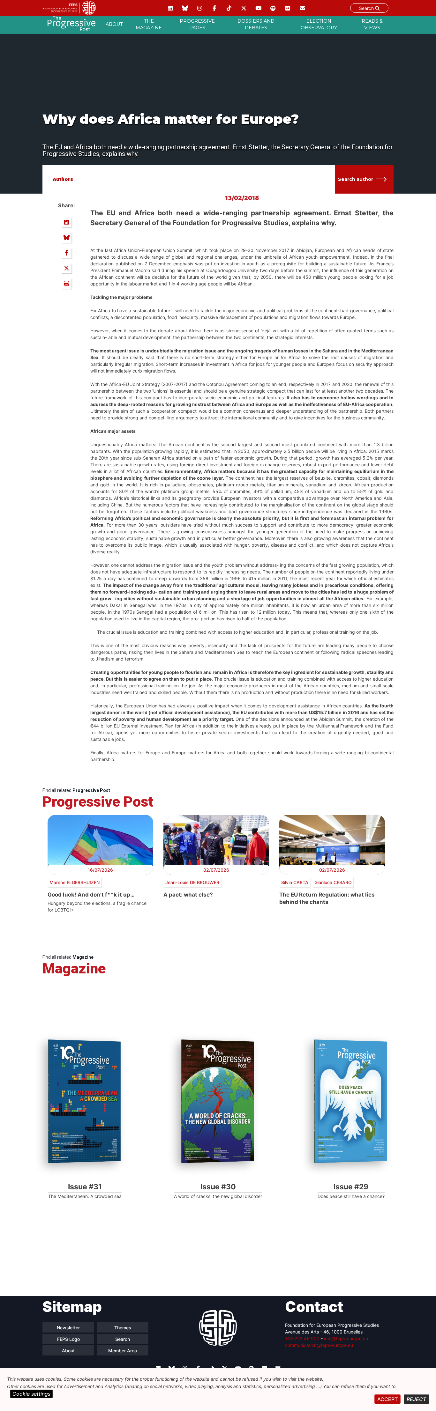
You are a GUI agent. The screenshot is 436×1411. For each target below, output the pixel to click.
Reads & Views (372, 24)
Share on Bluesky (66, 238)
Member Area (122, 1350)
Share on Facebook (66, 253)
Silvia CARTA (294, 882)
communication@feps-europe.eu (319, 1345)
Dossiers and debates (255, 24)
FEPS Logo (68, 1339)
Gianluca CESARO (333, 882)
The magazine (149, 24)
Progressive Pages (197, 24)
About (114, 24)
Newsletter (68, 1327)
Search (367, 8)
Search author (355, 179)
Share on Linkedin (66, 222)
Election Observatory (319, 24)
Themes (122, 1327)
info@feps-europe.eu (346, 1338)
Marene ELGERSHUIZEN (74, 882)
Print (66, 283)
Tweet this (66, 268)
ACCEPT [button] (387, 1399)
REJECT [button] (416, 1399)
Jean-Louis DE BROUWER (192, 882)
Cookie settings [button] (31, 1394)
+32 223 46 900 (302, 1338)
